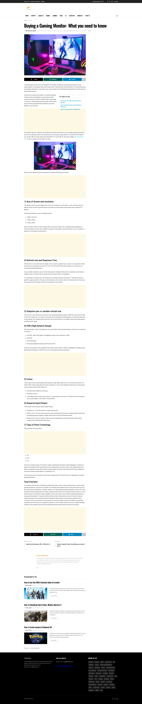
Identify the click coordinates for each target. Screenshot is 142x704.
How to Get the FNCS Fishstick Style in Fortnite (71, 101)
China (103, 667)
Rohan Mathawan (31, 31)
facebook (98, 673)
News (27, 16)
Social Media (92, 684)
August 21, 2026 (37, 585)
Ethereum (91, 673)
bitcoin (91, 667)
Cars (61, 16)
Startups (72, 16)
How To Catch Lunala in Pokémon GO (70, 109)
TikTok (108, 687)
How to (87, 16)
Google (91, 676)
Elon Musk (111, 670)
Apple (96, 665)
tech (90, 687)
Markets (80, 16)
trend (113, 687)
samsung (109, 681)
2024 (102, 662)
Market (100, 679)
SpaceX (100, 684)
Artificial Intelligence (106, 665)
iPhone (91, 679)
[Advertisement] (55, 124)
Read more (54, 595)
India (96, 676)
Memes (48, 16)
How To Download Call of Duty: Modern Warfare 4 (71, 106)
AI (65, 16)
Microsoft (91, 681)
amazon (91, 665)
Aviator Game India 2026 (64, 666)
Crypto (33, 16)
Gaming (55, 16)
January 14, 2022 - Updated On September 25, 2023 (50, 31)
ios (115, 676)
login (29, 648)
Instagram (102, 676)
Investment (110, 676)
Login (116, 1)
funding (105, 673)
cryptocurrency (111, 667)
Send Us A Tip (27, 1)
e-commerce (92, 670)
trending (91, 690)
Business (97, 667)
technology (96, 687)
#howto (97, 662)
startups (112, 684)
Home (25, 20)
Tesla (102, 687)
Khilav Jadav (29, 585)
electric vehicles (102, 670)
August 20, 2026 (37, 608)
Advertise (43, 1)
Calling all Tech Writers (35, 1)
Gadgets (41, 16)
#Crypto (91, 662)
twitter (97, 690)
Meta (112, 679)
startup (106, 684)
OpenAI (103, 681)
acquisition (108, 662)
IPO (96, 679)
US (101, 690)
